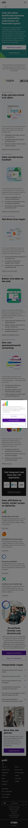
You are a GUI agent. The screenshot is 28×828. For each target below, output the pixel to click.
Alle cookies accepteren (14, 420)
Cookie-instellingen (14, 424)
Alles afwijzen (14, 416)
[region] (14, 414)
